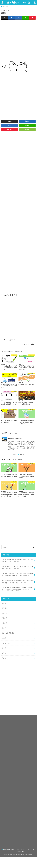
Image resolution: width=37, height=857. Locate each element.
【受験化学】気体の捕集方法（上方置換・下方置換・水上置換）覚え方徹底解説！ (17, 589)
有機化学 (4, 618)
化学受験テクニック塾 (18, 2)
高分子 (4, 628)
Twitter (15, 454)
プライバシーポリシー (18, 851)
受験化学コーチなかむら (15, 438)
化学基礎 (4, 608)
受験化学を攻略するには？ (9, 849)
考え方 (4, 658)
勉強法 (4, 638)
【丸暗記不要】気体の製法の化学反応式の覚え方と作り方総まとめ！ (17, 560)
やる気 (4, 648)
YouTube (22, 454)
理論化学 (4, 613)
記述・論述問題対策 (8, 633)
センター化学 (6, 643)
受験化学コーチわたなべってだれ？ (25, 849)
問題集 (4, 603)
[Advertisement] (18, 39)
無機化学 (4, 623)
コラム (4, 653)
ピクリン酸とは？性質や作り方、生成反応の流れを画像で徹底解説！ (17, 567)
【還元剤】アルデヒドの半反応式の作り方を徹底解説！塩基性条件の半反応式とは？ (17, 574)
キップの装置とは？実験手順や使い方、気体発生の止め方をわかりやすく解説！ (17, 582)
